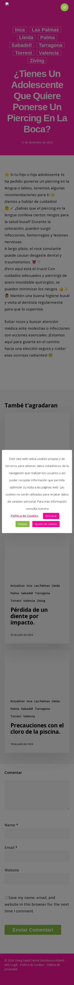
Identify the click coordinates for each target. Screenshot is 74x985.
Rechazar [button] (51, 516)
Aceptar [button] (22, 524)
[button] (64, 7)
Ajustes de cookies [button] (46, 524)
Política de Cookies (24, 516)
